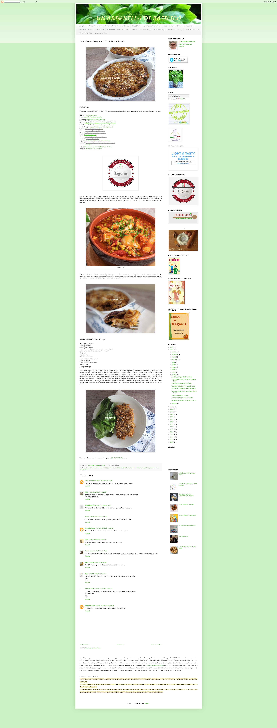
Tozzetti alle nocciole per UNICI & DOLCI (183, 388)
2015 (172, 429)
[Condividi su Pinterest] (118, 465)
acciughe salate (90, 467)
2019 (172, 419)
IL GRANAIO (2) (159, 29)
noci (131, 467)
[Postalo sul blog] (112, 465)
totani (86, 469)
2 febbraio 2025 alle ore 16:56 (98, 517)
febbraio (174, 375)
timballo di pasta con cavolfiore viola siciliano (98, 147)
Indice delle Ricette (101, 33)
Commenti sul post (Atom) (92, 648)
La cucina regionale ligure (152, 26)
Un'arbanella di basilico (188, 41)
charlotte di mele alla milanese (96, 119)
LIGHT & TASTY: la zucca (186, 504)
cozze (115, 467)
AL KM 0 (134, 29)
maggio (174, 367)
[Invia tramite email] (110, 465)
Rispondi (87, 486)
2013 (172, 434)
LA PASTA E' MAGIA (85, 33)
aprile (173, 369)
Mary (86, 574)
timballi (82, 469)
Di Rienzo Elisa (89, 589)
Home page (82, 26)
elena (86, 539)
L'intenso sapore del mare (173, 26)
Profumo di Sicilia (90, 605)
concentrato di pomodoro (106, 467)
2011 (172, 439)
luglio (173, 362)
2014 (172, 432)
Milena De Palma (90, 528)
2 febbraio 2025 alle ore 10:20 (103, 481)
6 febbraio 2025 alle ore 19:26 (103, 589)
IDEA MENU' (99, 29)
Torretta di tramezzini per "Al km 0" (182, 383)
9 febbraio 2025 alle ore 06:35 (105, 605)
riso (148, 467)
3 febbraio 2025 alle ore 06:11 (98, 551)
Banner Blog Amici (95, 26)
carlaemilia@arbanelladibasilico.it (155, 665)
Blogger (147, 703)
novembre (175, 354)
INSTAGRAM (118, 458)
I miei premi (125, 26)
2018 (172, 422)
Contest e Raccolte (111, 26)
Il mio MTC (136, 26)
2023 (172, 409)
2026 (172, 347)
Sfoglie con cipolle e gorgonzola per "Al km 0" (186, 494)
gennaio (174, 403)
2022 (172, 412)
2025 (172, 350)
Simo (86, 562)
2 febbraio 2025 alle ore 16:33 (102, 505)
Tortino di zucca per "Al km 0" (180, 395)
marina (87, 517)
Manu (86, 492)
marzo (174, 372)
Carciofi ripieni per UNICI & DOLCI (182, 377)
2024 (172, 406)
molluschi (127, 467)
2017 (172, 424)
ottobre (174, 357)
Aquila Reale (89, 505)
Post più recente (85, 645)
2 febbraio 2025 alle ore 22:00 (97, 539)
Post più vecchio (156, 645)
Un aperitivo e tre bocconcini (187, 525)
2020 (172, 417)
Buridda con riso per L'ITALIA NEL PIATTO (184, 400)
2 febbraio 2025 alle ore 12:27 (97, 492)
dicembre (175, 352)
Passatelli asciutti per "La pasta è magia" (183, 386)
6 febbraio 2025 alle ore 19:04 (97, 574)
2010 (172, 442)
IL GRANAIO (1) (145, 29)
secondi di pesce (154, 467)
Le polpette (189, 26)
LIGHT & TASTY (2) (192, 29)
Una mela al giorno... (85, 29)
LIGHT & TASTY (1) (175, 29)
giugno (174, 364)
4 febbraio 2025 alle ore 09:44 (97, 562)
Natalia (87, 551)
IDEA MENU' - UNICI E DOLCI (117, 29)
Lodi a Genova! (183, 536)
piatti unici (135, 467)
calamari (96, 467)
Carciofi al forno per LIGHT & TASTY (182, 398)
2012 (172, 437)
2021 (172, 414)
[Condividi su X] (114, 465)
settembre (175, 359)
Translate (182, 99)
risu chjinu (88, 145)
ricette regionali (143, 467)
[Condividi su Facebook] (116, 465)
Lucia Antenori (89, 481)
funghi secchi (120, 467)
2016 (172, 427)
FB (112, 458)
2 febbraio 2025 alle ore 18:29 (104, 528)
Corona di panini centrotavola (187, 515)
